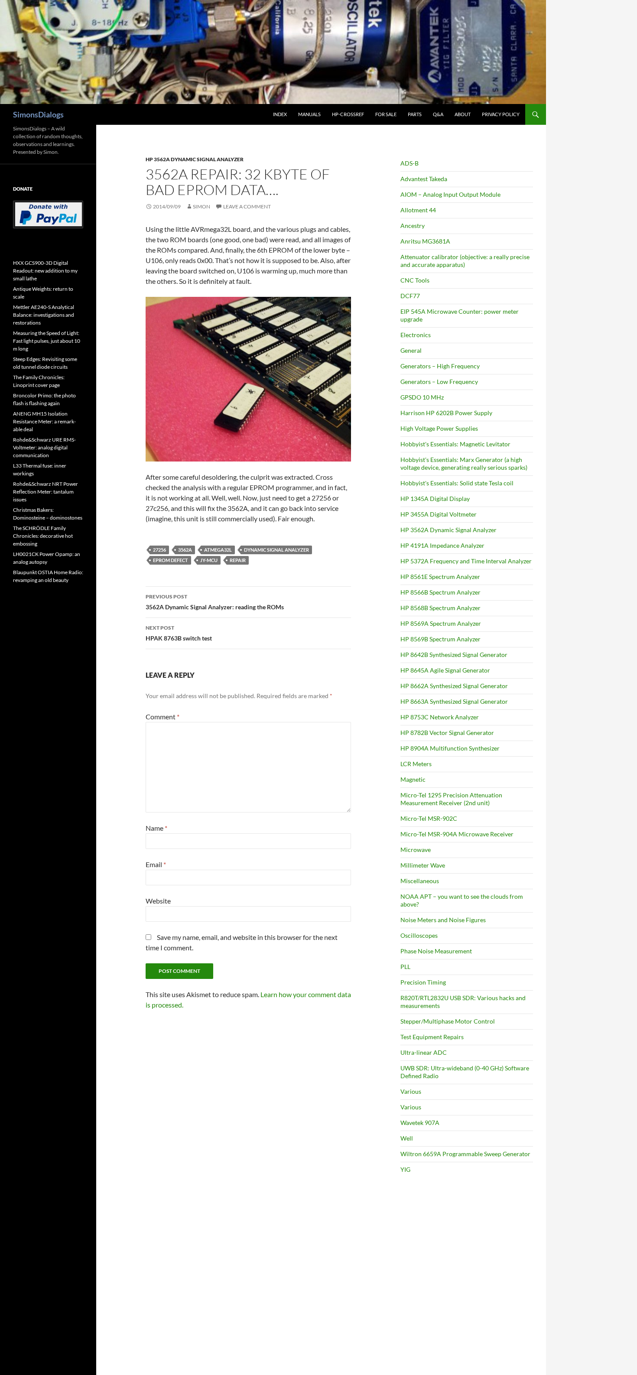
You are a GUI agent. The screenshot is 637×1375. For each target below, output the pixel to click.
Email (156, 864)
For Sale (385, 114)
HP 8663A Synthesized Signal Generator (454, 701)
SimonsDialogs (38, 114)
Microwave (415, 849)
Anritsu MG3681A (425, 241)
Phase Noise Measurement (436, 951)
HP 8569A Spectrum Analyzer (440, 623)
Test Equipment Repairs (432, 1036)
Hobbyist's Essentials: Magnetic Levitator (455, 444)
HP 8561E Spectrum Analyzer (440, 576)
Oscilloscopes (419, 935)
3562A (185, 550)
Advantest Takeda (423, 178)
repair (238, 560)
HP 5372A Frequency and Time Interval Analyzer (466, 561)
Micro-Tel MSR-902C (428, 818)
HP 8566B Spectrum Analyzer (440, 592)
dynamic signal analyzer (276, 550)
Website (158, 901)
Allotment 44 (418, 210)
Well (406, 1138)
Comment (162, 716)
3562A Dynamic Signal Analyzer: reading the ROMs (215, 602)
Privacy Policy (501, 114)
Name (156, 828)
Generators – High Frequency (440, 366)
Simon (201, 206)
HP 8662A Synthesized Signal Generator (454, 685)
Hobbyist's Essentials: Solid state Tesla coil (457, 483)
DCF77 (410, 295)
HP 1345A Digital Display (435, 498)
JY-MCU (209, 560)
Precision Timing (423, 982)
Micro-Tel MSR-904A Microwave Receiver (457, 834)
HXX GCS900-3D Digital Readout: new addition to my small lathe (45, 271)
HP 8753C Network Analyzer (439, 717)
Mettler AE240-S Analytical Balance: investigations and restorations (43, 315)
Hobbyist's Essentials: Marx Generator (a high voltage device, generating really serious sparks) (463, 463)
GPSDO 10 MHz (422, 397)
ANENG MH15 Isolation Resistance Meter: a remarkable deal (44, 421)
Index (280, 114)
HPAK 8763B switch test (179, 633)
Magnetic (413, 779)
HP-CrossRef (348, 114)
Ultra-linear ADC (423, 1052)
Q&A (438, 114)
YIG (405, 1169)
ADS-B (409, 163)
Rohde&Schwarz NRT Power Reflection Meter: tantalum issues (45, 492)
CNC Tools (414, 280)
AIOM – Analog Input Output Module (450, 194)
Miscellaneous (419, 880)
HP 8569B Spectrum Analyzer (440, 639)
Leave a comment (247, 206)
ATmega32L (218, 550)
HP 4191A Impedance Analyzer (442, 545)
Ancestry (412, 225)
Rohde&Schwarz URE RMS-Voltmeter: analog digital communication (44, 447)
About (463, 114)
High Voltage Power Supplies (439, 428)
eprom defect (170, 560)
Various (410, 1091)
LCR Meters (416, 763)
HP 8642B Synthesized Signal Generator (453, 654)
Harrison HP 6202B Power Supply (446, 412)
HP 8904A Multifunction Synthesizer (450, 748)
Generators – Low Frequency (439, 381)
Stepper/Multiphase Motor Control (447, 1021)
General (411, 350)
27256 (159, 550)
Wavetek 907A (419, 1122)
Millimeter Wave (422, 865)
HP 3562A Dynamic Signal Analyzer (195, 159)
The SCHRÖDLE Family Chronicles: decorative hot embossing (43, 536)
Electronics (415, 334)
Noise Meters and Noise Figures (443, 919)
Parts (415, 114)
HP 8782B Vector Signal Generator (447, 732)
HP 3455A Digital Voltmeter (438, 514)
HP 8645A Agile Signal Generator (445, 670)
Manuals (309, 114)
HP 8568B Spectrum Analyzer (440, 607)
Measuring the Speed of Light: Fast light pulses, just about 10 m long (46, 341)
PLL (405, 966)
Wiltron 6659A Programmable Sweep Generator (465, 1153)
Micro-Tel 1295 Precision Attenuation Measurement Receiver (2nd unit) (451, 798)
